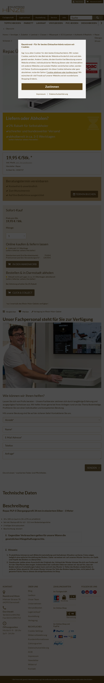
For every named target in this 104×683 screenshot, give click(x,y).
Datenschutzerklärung (58, 94)
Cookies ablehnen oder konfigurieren (62, 72)
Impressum (41, 94)
